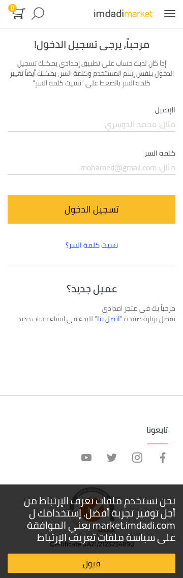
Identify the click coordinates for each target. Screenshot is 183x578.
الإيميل (165, 110)
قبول (91, 563)
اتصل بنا (108, 318)
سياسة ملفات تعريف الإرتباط (96, 537)
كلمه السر (159, 153)
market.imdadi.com (134, 524)
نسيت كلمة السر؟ (92, 245)
